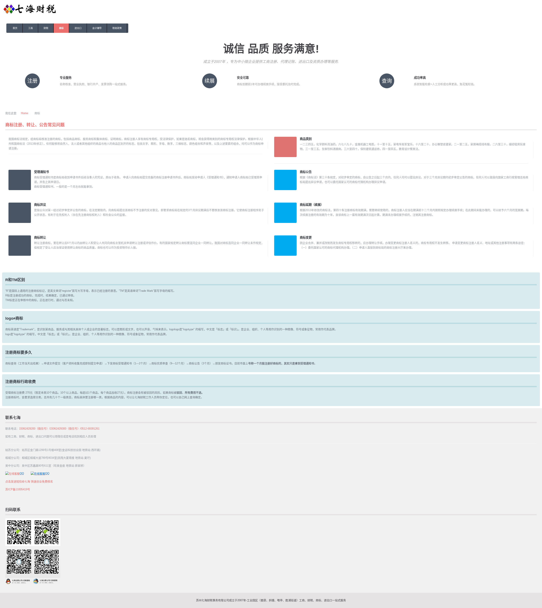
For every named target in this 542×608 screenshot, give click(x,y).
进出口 (78, 28)
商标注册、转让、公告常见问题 (35, 125)
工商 (30, 28)
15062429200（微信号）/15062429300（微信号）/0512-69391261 (59, 428)
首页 (15, 28)
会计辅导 (97, 28)
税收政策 (117, 28)
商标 (61, 28)
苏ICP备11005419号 (17, 489)
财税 (46, 28)
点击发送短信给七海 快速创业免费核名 (29, 481)
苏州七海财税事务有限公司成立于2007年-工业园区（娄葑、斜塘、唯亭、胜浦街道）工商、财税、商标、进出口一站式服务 (271, 600)
